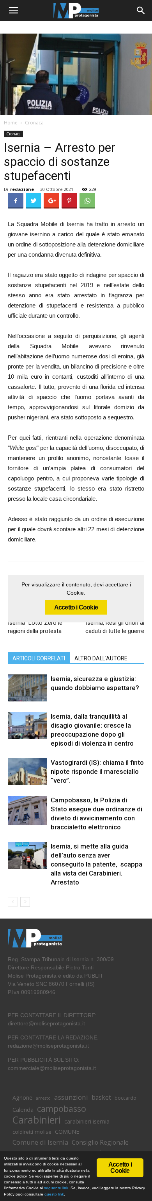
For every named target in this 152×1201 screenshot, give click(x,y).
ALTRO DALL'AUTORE (100, 658)
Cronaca (34, 122)
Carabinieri (36, 1120)
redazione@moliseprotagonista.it (48, 1046)
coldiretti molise (31, 1131)
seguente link (56, 1188)
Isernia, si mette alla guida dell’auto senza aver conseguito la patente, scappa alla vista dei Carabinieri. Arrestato (96, 864)
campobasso (61, 1108)
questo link (53, 1194)
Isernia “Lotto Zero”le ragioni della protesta (35, 627)
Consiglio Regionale (100, 1142)
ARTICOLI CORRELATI (38, 658)
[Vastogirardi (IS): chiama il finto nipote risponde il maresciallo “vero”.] (27, 771)
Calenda (23, 1109)
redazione (22, 189)
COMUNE (67, 1131)
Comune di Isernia (40, 1142)
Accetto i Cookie (76, 607)
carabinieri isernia (87, 1121)
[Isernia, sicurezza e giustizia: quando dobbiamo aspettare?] (27, 687)
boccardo (125, 1098)
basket (101, 1097)
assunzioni (71, 1097)
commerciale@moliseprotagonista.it (52, 1068)
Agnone (22, 1097)
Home (11, 122)
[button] (141, 10)
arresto (43, 1098)
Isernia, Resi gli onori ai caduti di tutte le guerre (114, 627)
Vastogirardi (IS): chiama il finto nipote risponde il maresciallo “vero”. (97, 771)
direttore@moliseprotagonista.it (46, 1023)
